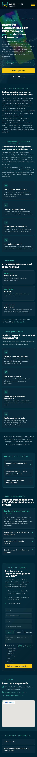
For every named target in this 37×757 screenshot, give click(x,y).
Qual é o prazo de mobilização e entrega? (16, 551)
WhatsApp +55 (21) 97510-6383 (16, 692)
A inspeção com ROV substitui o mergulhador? (16, 533)
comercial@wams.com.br (14, 695)
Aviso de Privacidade (21, 645)
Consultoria (28, 632)
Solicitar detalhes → (21, 322)
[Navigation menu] (33, 4)
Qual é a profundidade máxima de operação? (17, 512)
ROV (9, 632)
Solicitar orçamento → (18, 71)
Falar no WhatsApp (18, 77)
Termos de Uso (29, 645)
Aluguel (18, 632)
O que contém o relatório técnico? (14, 542)
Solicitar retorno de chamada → (17, 666)
